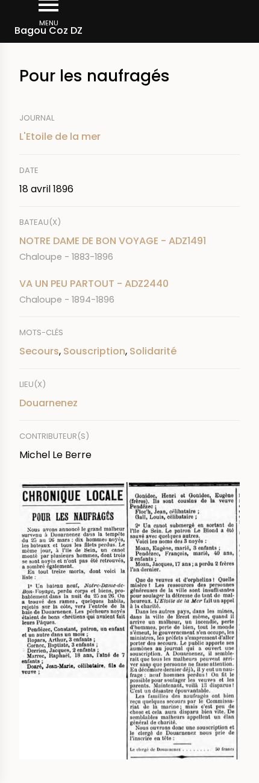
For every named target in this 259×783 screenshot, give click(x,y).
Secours (39, 351)
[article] (129, 248)
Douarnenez (48, 403)
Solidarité (153, 351)
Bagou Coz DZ (48, 30)
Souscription (94, 351)
